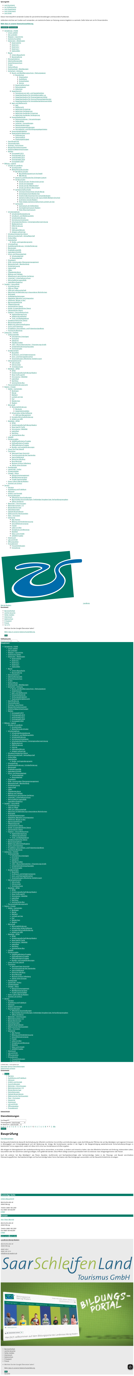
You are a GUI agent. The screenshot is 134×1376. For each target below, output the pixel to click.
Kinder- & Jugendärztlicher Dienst (19, 308)
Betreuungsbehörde (15, 302)
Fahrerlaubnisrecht (14, 361)
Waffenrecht (19, 107)
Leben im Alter (17, 528)
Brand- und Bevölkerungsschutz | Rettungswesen (29, 73)
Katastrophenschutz (22, 85)
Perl (13, 399)
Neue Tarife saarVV (18, 375)
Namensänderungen (22, 125)
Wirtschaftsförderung (19, 407)
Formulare (15, 339)
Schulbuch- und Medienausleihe (23, 216)
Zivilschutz (18, 89)
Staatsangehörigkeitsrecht (21, 133)
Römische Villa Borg (18, 459)
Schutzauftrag (13, 244)
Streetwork (12, 260)
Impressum (12, 538)
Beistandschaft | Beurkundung (18, 264)
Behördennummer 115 (16, 506)
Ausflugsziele (12, 467)
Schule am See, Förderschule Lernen (31, 182)
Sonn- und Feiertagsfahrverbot (22, 357)
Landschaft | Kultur (14, 469)
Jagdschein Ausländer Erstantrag (26, 113)
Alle (54, 1127)
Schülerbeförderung (19, 218)
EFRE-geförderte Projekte (20, 445)
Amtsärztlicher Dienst (15, 306)
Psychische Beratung (15, 330)
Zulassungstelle (13, 335)
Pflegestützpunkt (14, 304)
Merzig (14, 393)
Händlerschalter (17, 343)
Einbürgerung (20, 135)
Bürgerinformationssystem (17, 147)
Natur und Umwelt (18, 534)
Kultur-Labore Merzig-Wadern (18, 481)
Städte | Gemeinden (15, 389)
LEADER (10, 437)
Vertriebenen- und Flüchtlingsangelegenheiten (31, 129)
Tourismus (11, 451)
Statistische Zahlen (14, 39)
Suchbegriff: (5, 1120)
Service (21, 83)
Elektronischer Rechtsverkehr (18, 514)
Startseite (4, 1066)
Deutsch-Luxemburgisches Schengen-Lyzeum (30, 178)
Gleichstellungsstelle (15, 61)
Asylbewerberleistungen (16, 296)
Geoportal (11, 518)
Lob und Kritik (13, 540)
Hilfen (10, 270)
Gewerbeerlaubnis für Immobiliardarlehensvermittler (33, 101)
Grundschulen (17, 168)
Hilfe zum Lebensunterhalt (17, 290)
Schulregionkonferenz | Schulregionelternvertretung (30, 222)
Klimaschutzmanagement (20, 475)
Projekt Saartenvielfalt (19, 479)
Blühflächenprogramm (19, 477)
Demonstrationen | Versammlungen (28, 119)
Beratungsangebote (15, 322)
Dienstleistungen (14, 510)
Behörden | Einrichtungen (17, 504)
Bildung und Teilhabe (15, 274)
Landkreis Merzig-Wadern (10, 1240)
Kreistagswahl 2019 (18, 155)
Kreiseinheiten (24, 81)
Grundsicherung (13, 286)
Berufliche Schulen (21, 172)
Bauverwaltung (17, 57)
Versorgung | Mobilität (19, 377)
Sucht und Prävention (15, 326)
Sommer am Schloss (15, 483)
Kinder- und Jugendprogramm (22, 242)
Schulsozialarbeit (17, 256)
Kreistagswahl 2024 (18, 159)
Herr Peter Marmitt (7, 1220)
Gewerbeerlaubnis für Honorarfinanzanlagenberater (33, 99)
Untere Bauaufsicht (18, 55)
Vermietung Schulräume (20, 220)
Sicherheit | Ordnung (15, 71)
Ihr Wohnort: (5, 1125)
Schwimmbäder (13, 471)
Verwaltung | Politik (11, 31)
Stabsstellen (16, 51)
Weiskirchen (16, 401)
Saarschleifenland (18, 457)
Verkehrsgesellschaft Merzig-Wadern (24, 373)
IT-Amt (10, 65)
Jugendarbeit (12, 240)
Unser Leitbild (13, 33)
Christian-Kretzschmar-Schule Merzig (31, 192)
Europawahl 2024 (18, 161)
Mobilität (15, 532)
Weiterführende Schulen (20, 170)
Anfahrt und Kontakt (15, 493)
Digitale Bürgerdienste (15, 512)
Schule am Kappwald (26, 184)
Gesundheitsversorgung (20, 524)
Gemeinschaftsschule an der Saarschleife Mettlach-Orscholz (39, 198)
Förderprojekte (13, 439)
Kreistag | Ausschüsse (15, 145)
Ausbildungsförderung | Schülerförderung (22, 246)
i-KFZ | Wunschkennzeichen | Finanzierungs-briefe (29, 345)
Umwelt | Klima (13, 473)
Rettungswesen (20, 87)
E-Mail (3, 1212)
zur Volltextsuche (10, 7)
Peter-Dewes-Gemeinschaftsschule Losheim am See (37, 202)
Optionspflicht (20, 137)
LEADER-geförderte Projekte (21, 441)
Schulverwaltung (13, 212)
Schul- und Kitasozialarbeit (17, 254)
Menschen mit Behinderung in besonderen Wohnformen (27, 292)
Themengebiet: (6, 1123)
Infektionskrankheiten (19, 316)
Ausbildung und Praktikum (17, 489)
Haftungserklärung (18, 230)
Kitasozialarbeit (17, 258)
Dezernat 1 (15, 45)
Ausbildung (23, 79)
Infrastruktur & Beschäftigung (22, 413)
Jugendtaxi (15, 379)
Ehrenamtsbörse (14, 59)
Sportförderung (13, 141)
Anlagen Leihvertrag (18, 232)
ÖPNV (14, 371)
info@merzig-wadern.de (9, 1253)
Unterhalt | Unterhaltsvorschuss (19, 278)
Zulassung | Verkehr (11, 332)
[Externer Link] (67, 1268)
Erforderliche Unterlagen (20, 337)
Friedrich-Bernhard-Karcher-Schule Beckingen (34, 196)
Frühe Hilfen (12, 238)
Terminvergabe (17, 349)
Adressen (11, 491)
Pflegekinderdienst (14, 272)
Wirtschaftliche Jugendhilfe (17, 280)
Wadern (14, 403)
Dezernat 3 (15, 49)
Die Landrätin (12, 35)
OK (6, 635)
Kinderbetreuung (14, 266)
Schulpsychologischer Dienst (18, 234)
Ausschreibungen (14, 495)
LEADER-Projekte (17, 536)
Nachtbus (15, 381)
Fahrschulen (16, 363)
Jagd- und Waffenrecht (19, 103)
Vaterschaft (12, 268)
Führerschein (16, 365)
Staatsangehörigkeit (22, 139)
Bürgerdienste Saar (14, 508)
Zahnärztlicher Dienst (15, 310)
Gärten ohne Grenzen (19, 465)
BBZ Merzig (23, 176)
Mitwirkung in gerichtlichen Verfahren (21, 276)
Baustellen (15, 353)
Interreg (14, 228)
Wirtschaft (11, 405)
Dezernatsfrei (16, 43)
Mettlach (15, 395)
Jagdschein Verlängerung (23, 111)
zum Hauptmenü (10, 9)
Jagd (16, 105)
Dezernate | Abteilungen (16, 41)
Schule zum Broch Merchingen (29, 188)
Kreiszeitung (16, 548)
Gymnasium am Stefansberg (28, 206)
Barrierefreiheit (9, 611)
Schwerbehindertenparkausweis (23, 347)
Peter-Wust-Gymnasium (27, 210)
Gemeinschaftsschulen (23, 190)
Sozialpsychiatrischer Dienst (17, 320)
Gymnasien (19, 204)
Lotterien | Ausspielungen (24, 123)
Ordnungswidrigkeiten (19, 131)
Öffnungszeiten (13, 542)
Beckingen (15, 391)
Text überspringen (7, 1139)
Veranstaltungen (14, 143)
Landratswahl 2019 (18, 157)
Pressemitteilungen (18, 546)
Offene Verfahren (18, 501)
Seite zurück (5, 1236)
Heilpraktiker (19, 121)
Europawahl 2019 (18, 153)
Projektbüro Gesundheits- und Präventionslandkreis (26, 328)
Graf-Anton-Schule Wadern (28, 200)
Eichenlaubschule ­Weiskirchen (29, 194)
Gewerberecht (17, 91)
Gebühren (15, 341)
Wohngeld (11, 294)
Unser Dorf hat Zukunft (16, 449)
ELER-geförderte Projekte (20, 443)
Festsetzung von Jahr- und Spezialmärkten (29, 93)
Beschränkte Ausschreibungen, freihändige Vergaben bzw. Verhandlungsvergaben (40, 499)
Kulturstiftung (13, 67)
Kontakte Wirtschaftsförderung (22, 417)
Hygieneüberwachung (19, 314)
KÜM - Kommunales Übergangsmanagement (23, 262)
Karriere (11, 487)
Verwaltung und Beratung (20, 530)
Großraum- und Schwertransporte (23, 355)
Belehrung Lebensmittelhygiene (19, 324)
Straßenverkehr (13, 351)
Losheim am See (17, 397)
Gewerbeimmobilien (22, 411)
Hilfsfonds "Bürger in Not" (17, 300)
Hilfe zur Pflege (13, 288)
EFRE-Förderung (17, 226)
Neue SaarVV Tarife (18, 427)
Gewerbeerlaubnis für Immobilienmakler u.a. (30, 95)
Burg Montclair (17, 461)
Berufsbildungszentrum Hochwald (30, 174)
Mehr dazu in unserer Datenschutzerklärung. (17, 24)
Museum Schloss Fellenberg (21, 463)
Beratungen (12, 248)
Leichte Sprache (9, 613)
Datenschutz (8, 619)
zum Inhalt (8, 13)
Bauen (10, 53)
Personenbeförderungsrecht (18, 385)
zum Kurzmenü (9, 5)
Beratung (18, 409)
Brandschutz (19, 75)
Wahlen (10, 151)
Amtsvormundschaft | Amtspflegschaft (21, 236)
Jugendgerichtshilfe (14, 252)
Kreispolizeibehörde (18, 117)
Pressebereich (13, 544)
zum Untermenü (10, 11)
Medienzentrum (17, 224)
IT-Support (8, 621)
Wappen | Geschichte (15, 37)
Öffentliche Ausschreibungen (22, 497)
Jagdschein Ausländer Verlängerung (27, 115)
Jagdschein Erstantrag (22, 109)
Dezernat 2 (15, 47)
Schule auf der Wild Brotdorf (28, 186)
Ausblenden (4, 27)
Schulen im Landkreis (15, 166)
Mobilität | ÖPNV (14, 369)
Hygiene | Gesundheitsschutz (18, 312)
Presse (6, 623)
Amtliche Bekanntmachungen (18, 149)
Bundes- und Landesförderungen (23, 447)
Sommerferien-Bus (18, 383)
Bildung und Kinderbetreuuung (22, 522)
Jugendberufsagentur (15, 282)
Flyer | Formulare (14, 516)
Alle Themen (16, 520)
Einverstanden (13, 27)
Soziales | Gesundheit (11, 284)
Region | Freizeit (10, 387)
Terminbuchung (17, 367)
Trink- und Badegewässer (20, 318)
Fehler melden (9, 615)
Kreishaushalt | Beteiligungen (18, 69)
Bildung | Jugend (10, 164)
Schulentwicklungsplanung (21, 214)
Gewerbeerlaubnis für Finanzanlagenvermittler (31, 97)
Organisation (23, 77)
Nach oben (13, 1236)
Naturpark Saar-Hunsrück (20, 453)
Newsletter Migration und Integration (21, 298)
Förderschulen (20, 180)
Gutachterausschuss (15, 63)
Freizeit (14, 526)
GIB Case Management (23, 415)
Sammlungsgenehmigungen (25, 127)
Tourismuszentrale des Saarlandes (23, 455)
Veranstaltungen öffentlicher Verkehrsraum (27, 359)
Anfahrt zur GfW (17, 419)
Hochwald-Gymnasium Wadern (29, 208)
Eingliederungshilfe (14, 250)
